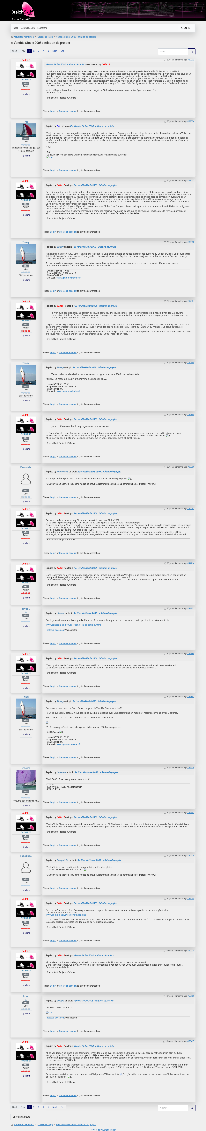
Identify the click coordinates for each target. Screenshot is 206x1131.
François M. (26, 467)
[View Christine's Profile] (26, 779)
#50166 (190, 996)
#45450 (190, 855)
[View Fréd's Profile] (26, 130)
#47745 (190, 898)
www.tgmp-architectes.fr (68, 277)
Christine (26, 768)
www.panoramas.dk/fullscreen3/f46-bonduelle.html (73, 624)
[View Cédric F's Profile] (26, 69)
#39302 (190, 60)
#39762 (190, 508)
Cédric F (26, 60)
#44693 (190, 812)
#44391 (190, 696)
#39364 (190, 363)
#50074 (190, 951)
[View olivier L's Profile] (26, 612)
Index (15, 28)
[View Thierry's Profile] (26, 254)
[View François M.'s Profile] (26, 478)
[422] (49, 1012)
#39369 (190, 467)
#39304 (190, 121)
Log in (53, 111)
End (62, 51)
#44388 (190, 653)
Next (54, 51)
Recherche (42, 28)
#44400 (190, 768)
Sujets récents (28, 28)
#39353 (190, 242)
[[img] (50, 157)
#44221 (190, 608)
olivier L (26, 609)
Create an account (68, 111)
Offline (26, 83)
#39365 (190, 414)
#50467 (190, 1041)
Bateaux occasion (55, 630)
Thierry (26, 242)
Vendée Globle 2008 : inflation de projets (65, 64)
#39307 (190, 180)
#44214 (190, 563)
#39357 (190, 301)
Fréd (26, 122)
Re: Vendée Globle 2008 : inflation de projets (92, 126)
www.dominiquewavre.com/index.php (66, 914)
